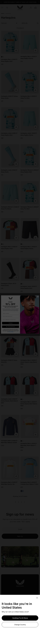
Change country (20, 624)
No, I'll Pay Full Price (10, 326)
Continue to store (20, 618)
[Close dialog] (38, 296)
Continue (10, 323)
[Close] (37, 597)
